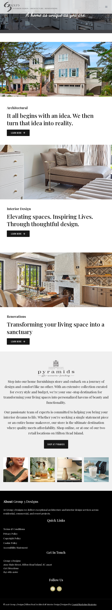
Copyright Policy (12, 538)
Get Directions (10, 568)
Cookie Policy (10, 542)
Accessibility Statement (15, 547)
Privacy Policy (10, 533)
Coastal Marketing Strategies (84, 604)
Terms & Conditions (14, 529)
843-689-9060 (10, 571)
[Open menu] (106, 7)
